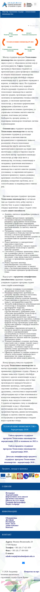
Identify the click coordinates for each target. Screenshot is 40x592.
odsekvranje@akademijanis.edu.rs (20, 556)
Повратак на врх (31, 571)
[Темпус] (3, 476)
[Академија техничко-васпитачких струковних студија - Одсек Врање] (11, 5)
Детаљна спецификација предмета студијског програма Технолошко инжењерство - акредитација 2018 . (20, 459)
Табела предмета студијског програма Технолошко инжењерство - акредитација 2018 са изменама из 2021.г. (20, 438)
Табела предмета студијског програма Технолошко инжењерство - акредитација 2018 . (20, 449)
